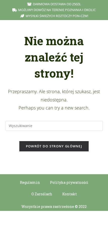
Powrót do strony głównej (54, 146)
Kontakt (69, 194)
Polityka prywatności (69, 182)
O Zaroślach (41, 194)
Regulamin (30, 182)
